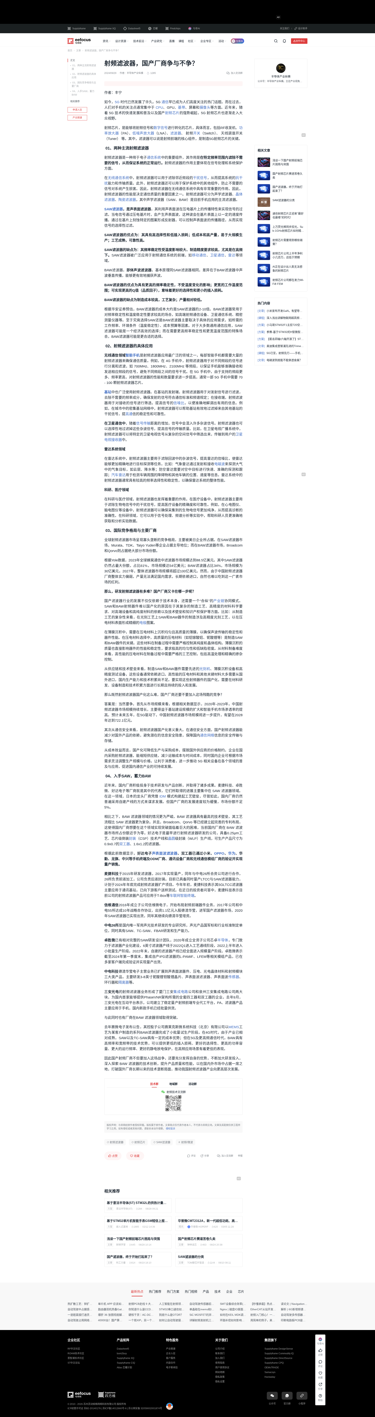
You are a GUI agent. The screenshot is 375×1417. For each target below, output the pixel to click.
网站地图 (220, 1372)
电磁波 (219, 464)
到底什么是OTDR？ (171, 1314)
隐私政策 (220, 1377)
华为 (232, 853)
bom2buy (122, 1353)
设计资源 (120, 41)
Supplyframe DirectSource (278, 1358)
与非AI (196, 28)
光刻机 (204, 669)
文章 (78, 50)
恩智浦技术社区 (76, 1358)
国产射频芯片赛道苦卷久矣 (196, 1238)
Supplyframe (79, 28)
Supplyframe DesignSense (278, 1348)
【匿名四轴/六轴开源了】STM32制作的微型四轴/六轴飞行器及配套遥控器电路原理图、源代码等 (281, 339)
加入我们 (220, 1358)
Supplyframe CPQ (274, 1362)
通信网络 (207, 735)
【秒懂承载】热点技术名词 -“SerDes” (273, 1303)
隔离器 (123, 982)
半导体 (222, 940)
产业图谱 (77, 117)
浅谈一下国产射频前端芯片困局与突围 (133, 1238)
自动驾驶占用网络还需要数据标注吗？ (91, 1320)
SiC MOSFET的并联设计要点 (207, 1314)
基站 (107, 392)
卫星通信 (217, 255)
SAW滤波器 (113, 209)
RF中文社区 (74, 1348)
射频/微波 (187, 1142)
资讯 (105, 41)
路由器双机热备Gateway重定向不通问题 (122, 1309)
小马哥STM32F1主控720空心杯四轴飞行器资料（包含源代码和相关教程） (281, 324)
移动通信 (199, 255)
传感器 (233, 977)
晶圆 (171, 839)
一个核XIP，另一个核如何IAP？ (148, 1320)
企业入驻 (170, 1353)
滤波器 (175, 133)
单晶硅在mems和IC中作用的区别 (209, 1309)
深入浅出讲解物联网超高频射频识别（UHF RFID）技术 (281, 317)
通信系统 (154, 158)
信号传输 (143, 423)
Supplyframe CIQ (126, 1362)
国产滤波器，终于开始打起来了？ (130, 1256)
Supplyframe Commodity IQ (279, 1353)
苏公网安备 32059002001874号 (145, 1408)
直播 (172, 41)
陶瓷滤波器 (127, 200)
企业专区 (205, 41)
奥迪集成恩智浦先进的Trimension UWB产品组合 (281, 346)
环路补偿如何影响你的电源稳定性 (240, 1320)
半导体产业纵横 (135, 73)
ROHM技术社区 (76, 1353)
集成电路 (180, 992)
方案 (110, 1208)
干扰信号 (200, 178)
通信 (165, 102)
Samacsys (269, 1372)
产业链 (218, 601)
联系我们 (220, 1353)
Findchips (175, 28)
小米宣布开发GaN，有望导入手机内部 (281, 310)
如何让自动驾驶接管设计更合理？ (179, 1320)
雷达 (231, 255)
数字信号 (161, 128)
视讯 (181, 1226)
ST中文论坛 (74, 1362)
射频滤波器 (116, 1142)
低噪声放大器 (143, 133)
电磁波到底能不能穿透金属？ (280, 360)
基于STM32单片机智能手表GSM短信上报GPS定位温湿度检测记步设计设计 (138, 1221)
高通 (128, 414)
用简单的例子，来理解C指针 (267, 1320)
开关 (196, 133)
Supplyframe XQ (107, 28)
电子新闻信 (172, 1367)
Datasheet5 (134, 28)
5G (117, 102)
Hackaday (269, 1377)
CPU (159, 107)
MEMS (234, 1027)
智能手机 (133, 355)
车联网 (175, 896)
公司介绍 (220, 1348)
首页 (70, 50)
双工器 (124, 844)
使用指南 (220, 1362)
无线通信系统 (118, 178)
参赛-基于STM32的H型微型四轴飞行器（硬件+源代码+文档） (281, 331)
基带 (181, 107)
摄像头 (205, 107)
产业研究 (156, 41)
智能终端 (187, 896)
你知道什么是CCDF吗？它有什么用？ (151, 1309)
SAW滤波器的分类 (191, 1256)
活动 (221, 41)
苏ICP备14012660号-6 (115, 1408)
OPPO (219, 853)
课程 (181, 41)
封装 (132, 839)
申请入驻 (77, 109)
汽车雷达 (118, 475)
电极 (142, 623)
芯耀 (155, 28)
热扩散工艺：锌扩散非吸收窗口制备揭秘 (92, 1303)
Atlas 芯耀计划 (124, 1367)
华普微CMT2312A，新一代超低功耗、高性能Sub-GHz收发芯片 (209, 1221)
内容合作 (170, 1362)
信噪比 (178, 403)
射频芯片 (172, 113)
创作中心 (300, 41)
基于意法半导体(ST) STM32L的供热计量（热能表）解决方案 (138, 1203)
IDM (162, 796)
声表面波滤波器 (165, 853)
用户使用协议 (222, 1367)
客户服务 (170, 1358)
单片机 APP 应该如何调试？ (115, 1303)
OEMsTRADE (271, 1367)
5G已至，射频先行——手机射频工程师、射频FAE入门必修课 (281, 353)
